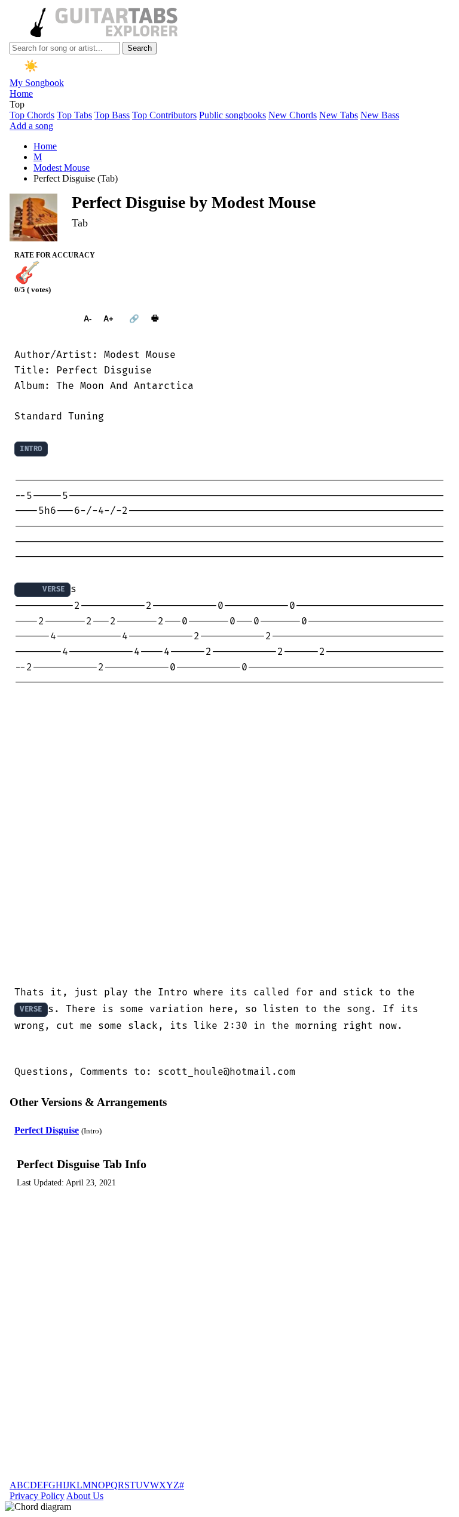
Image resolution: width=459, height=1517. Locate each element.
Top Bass (112, 115)
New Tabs (338, 115)
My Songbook (37, 83)
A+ (108, 318)
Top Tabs (74, 115)
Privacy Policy (37, 1496)
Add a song (31, 126)
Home (21, 93)
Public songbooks (232, 115)
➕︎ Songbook (43, 319)
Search (139, 48)
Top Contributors (164, 115)
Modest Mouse (61, 168)
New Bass (379, 115)
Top (17, 104)
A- (87, 318)
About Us (84, 1496)
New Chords (292, 115)
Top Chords (32, 115)
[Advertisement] (229, 838)
